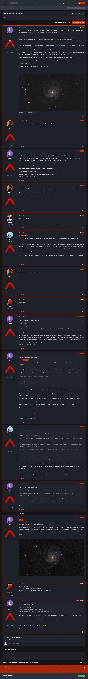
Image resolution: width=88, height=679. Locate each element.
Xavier (10, 306)
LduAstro (10, 34)
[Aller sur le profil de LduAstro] (5, 18)
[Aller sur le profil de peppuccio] (10, 123)
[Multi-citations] (19, 116)
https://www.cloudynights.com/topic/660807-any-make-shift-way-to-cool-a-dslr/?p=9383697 (38, 174)
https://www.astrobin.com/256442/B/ (26, 257)
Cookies (12, 670)
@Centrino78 (24, 235)
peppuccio (10, 128)
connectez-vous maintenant (43, 639)
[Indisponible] (51, 74)
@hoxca (21, 520)
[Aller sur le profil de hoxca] (10, 235)
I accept (82, 676)
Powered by (79, 670)
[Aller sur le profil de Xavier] (10, 302)
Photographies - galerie (26, 17)
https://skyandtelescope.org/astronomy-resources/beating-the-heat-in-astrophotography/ (37, 168)
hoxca (10, 239)
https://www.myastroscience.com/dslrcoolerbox (29, 165)
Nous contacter (6, 670)
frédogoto (10, 222)
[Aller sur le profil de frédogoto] (10, 218)
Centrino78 (34, 431)
